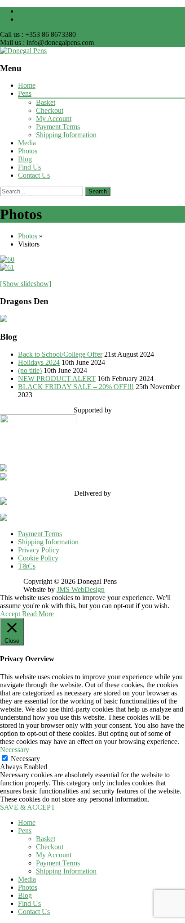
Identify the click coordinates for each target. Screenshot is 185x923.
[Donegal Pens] (23, 50)
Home (26, 85)
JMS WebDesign (81, 589)
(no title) (30, 370)
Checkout (49, 110)
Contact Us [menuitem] (34, 911)
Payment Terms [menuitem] (58, 863)
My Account (53, 118)
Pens (24, 93)
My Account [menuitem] (53, 855)
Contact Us (34, 175)
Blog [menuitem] (25, 895)
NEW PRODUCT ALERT (57, 378)
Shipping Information (66, 135)
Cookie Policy (38, 558)
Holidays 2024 (39, 362)
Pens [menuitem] (24, 830)
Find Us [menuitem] (29, 903)
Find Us (29, 167)
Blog (25, 159)
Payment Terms (58, 126)
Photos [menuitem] (27, 887)
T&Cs (26, 566)
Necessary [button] (14, 749)
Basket (45, 102)
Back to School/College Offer (60, 354)
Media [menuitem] (27, 879)
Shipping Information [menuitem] (66, 871)
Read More (38, 614)
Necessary (25, 758)
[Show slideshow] (25, 283)
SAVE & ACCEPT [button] (27, 807)
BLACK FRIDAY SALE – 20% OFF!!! (76, 386)
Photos (27, 151)
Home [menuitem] (26, 822)
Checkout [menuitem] (49, 847)
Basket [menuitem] (45, 838)
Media (27, 143)
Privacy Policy (38, 550)
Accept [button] (10, 614)
